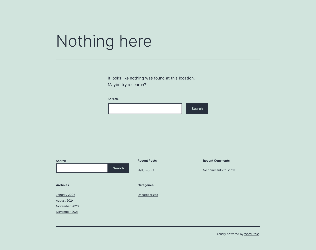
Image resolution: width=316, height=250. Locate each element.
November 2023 (67, 206)
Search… (114, 99)
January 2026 (65, 195)
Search (61, 161)
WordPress (251, 234)
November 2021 (67, 211)
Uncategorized (148, 195)
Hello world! (146, 170)
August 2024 (65, 200)
